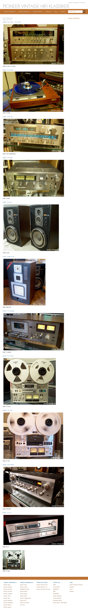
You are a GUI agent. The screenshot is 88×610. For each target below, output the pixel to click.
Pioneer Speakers (8, 600)
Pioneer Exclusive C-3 (42, 587)
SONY (54, 584)
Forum (71, 589)
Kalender (72, 587)
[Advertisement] (73, 47)
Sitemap (72, 591)
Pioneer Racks (23, 593)
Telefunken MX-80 (57, 600)
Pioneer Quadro (7, 607)
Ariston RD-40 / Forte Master (60, 602)
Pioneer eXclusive (37, 11)
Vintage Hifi (48, 11)
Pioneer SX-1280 (8, 591)
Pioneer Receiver (8, 587)
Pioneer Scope (23, 587)
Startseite (70, 2)
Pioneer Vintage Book (25, 598)
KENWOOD (56, 589)
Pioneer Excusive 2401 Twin (43, 589)
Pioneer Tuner (7, 596)
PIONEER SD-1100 (24, 589)
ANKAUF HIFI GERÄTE (74, 18)
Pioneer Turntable (8, 593)
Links (55, 11)
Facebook (62, 11)
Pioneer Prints (23, 596)
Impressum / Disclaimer (79, 2)
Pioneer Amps (7, 584)
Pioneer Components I (9, 11)
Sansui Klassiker (57, 598)
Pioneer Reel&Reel (8, 602)
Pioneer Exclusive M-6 (42, 584)
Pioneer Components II (24, 11)
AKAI (54, 591)
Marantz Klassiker (57, 596)
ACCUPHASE (56, 587)
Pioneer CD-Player (24, 602)
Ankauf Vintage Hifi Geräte (76, 584)
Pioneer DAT (23, 600)
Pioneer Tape (7, 598)
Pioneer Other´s (24, 591)
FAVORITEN (56, 593)
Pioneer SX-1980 (8, 589)
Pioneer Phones (7, 605)
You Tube (22, 605)
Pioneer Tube (23, 584)
